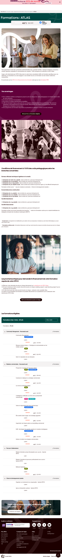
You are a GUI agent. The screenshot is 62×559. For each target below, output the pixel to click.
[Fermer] (59, 2)
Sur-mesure (3, 537)
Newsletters (19, 536)
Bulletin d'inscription (36, 537)
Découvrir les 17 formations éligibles (31, 113)
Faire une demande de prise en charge (31, 299)
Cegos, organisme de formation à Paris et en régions (22, 11)
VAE (2, 543)
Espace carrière (20, 537)
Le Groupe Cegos (20, 541)
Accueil (8, 11)
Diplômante (3, 539)
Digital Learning (4, 541)
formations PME (45, 80)
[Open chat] (58, 555)
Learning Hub (50, 533)
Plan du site (53, 556)
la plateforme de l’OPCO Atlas (40, 285)
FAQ (33, 534)
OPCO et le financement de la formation (22, 80)
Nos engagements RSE (21, 547)
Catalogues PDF (35, 539)
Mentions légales (46, 556)
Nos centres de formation (22, 534)
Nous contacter (35, 536)
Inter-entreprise (4, 534)
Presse (18, 539)
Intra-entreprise (4, 536)
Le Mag (48, 531)
